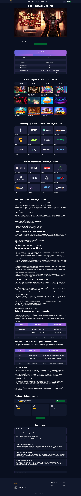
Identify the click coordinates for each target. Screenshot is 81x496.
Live (33, 83)
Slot (59, 83)
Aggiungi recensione (60, 400)
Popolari (20, 83)
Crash (46, 83)
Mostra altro (40, 418)
